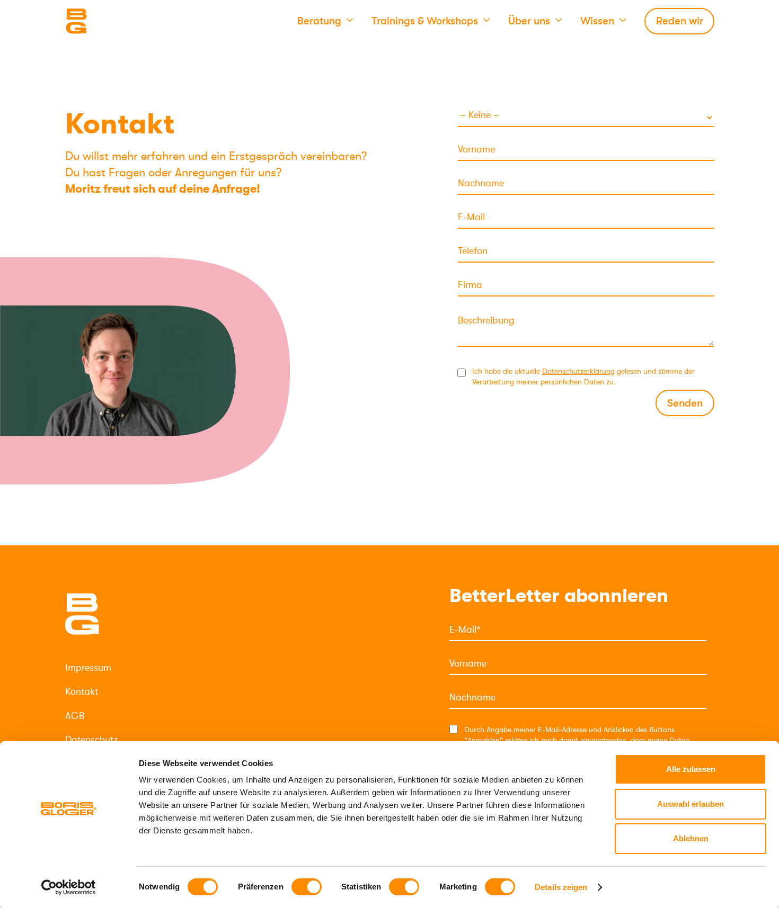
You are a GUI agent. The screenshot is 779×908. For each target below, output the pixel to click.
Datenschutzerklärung (578, 371)
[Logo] (118, 21)
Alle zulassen (690, 769)
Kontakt (81, 691)
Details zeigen (561, 887)
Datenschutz (91, 739)
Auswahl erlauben (690, 803)
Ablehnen (691, 838)
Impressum (88, 667)
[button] (325, 21)
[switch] (306, 886)
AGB (74, 716)
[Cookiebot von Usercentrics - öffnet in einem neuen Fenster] (68, 887)
